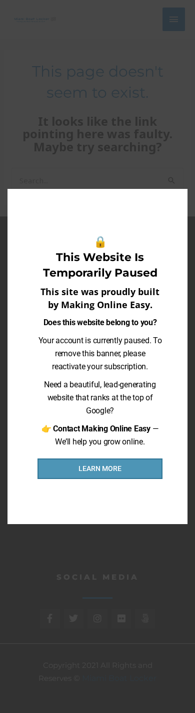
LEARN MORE (100, 468)
